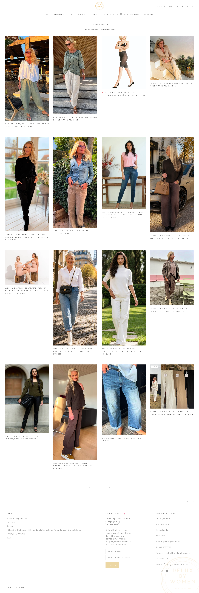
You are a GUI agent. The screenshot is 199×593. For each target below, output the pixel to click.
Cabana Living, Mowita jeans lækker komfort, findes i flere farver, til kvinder (73, 351)
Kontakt (93, 14)
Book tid (148, 14)
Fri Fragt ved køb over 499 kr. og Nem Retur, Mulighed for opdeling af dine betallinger (44, 530)
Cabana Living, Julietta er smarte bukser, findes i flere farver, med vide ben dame (122, 351)
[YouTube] (167, 570)
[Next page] (109, 487)
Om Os (81, 14)
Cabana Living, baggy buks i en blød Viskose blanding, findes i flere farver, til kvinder (26, 237)
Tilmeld (112, 565)
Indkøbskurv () (185, 6)
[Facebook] (157, 570)
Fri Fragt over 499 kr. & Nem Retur (121, 14)
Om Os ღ (11, 522)
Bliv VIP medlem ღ (55, 14)
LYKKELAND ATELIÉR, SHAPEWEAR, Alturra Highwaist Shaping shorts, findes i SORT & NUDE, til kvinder (27, 290)
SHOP (71, 14)
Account (161, 6)
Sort (190, 501)
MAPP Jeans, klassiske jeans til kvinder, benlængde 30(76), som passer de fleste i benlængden (123, 214)
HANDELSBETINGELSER (16, 534)
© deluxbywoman (16, 587)
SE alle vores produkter (17, 518)
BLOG (9, 538)
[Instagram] (162, 570)
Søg (171, 6)
